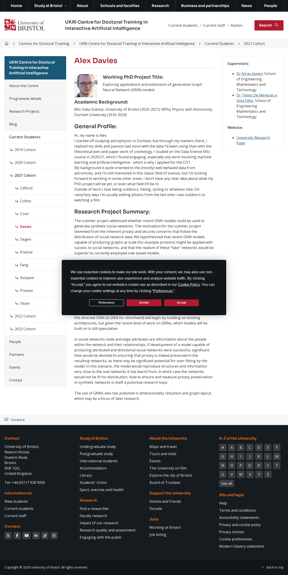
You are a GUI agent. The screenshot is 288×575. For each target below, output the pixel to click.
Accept (181, 302)
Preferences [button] (163, 291)
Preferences (107, 302)
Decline (144, 302)
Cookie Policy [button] (189, 284)
